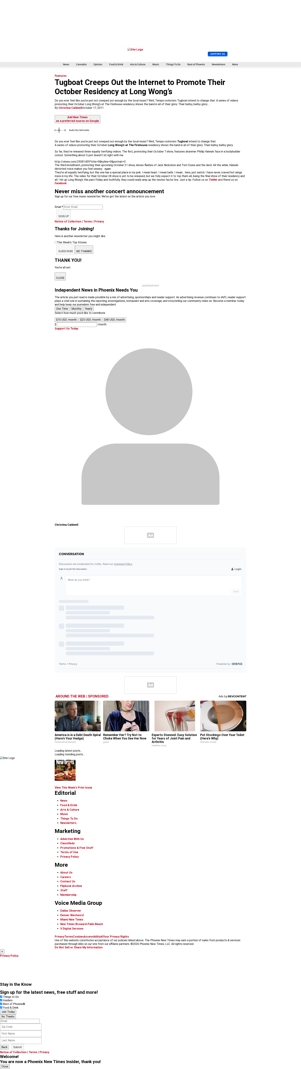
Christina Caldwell (70, 107)
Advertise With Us (72, 839)
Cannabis (81, 64)
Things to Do (11, 996)
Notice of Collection (68, 221)
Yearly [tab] (88, 308)
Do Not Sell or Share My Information (79, 947)
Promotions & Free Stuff (76, 847)
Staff (63, 890)
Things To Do (173, 64)
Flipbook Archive (71, 886)
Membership (68, 894)
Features (61, 75)
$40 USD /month (114, 319)
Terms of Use (69, 852)
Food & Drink (116, 64)
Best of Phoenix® (14, 1004)
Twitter (213, 179)
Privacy (99, 221)
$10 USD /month (66, 319)
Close (4, 1066)
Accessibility (92, 936)
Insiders (8, 1000)
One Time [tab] (62, 308)
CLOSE (60, 278)
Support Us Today (66, 328)
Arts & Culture (137, 64)
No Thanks (7, 1016)
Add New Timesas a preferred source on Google (77, 119)
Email (59, 207)
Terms (87, 221)
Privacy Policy (69, 856)
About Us (66, 872)
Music (155, 64)
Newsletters (218, 64)
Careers (65, 877)
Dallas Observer (70, 910)
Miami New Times (71, 919)
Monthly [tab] (76, 308)
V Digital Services (71, 928)
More (235, 64)
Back (4, 1047)
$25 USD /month (90, 319)
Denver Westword (72, 915)
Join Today (8, 1011)
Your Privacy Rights (116, 936)
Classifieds (67, 843)
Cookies (78, 936)
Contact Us (67, 881)
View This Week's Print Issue (73, 787)
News (66, 64)
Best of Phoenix (196, 64)
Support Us (217, 54)
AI (102, 936)
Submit (17, 1047)
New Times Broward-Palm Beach (81, 924)
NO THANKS (84, 251)
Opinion (98, 64)
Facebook (61, 183)
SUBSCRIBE (65, 251)
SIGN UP (63, 216)
